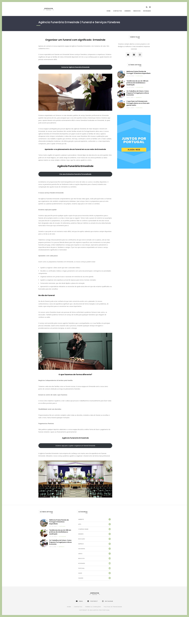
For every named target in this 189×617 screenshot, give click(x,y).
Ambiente (81, 519)
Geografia (81, 549)
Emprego (139, 97)
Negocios (137, 11)
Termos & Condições (93, 606)
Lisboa (80, 553)
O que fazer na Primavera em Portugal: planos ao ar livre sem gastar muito (137, 103)
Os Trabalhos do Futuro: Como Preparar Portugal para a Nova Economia (137, 93)
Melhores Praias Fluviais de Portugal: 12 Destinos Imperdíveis (138, 72)
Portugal (139, 76)
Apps (79, 524)
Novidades (147, 11)
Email (81, 601)
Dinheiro (128, 11)
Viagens (80, 578)
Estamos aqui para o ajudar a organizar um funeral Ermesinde (75, 446)
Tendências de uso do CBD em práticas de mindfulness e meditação (137, 83)
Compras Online (83, 529)
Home (108, 11)
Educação (81, 539)
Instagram (109, 601)
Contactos (117, 11)
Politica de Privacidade (113, 606)
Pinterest (94, 601)
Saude (80, 573)
